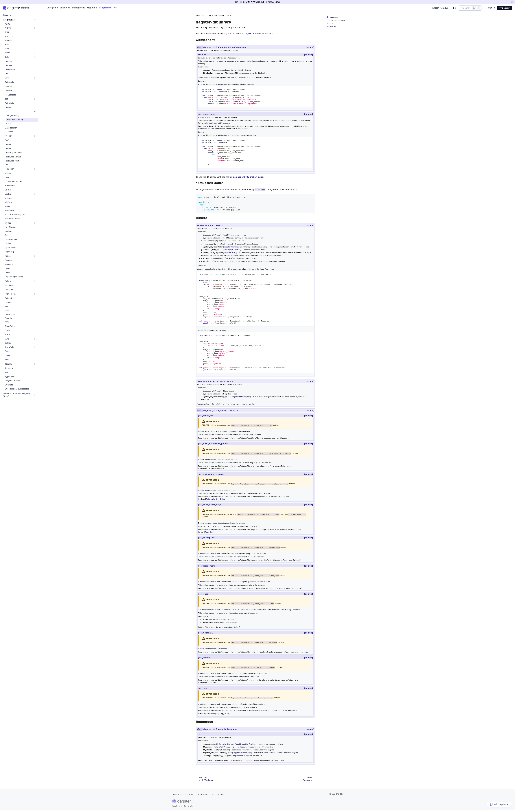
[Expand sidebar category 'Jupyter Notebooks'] (35, 181)
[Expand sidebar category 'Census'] (35, 61)
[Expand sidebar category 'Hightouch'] (35, 169)
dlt (244, 27)
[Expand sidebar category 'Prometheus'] (35, 294)
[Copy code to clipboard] (309, 89)
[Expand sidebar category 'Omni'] (35, 235)
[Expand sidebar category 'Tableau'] (35, 364)
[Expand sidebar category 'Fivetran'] (35, 136)
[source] (310, 47)
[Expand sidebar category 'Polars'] (35, 281)
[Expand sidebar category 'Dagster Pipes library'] (35, 277)
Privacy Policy (193, 794)
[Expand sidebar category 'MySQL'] (35, 223)
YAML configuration (337, 20)
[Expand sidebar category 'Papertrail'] (35, 264)
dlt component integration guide (246, 177)
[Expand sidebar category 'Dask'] (35, 78)
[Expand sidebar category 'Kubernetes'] (35, 186)
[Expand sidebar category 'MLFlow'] (35, 202)
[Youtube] (341, 795)
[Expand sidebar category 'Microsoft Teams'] (35, 219)
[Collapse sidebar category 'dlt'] (35, 111)
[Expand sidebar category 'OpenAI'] (35, 243)
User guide (52, 7)
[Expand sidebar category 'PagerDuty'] (35, 252)
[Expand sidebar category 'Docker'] (35, 124)
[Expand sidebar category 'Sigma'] (35, 330)
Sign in (491, 7)
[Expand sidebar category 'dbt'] (35, 99)
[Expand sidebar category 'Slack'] (35, 335)
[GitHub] (337, 795)
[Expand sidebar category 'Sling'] (35, 339)
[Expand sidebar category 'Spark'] (35, 355)
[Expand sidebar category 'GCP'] (35, 140)
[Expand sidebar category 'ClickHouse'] (35, 69)
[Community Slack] (333, 795)
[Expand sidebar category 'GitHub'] (35, 148)
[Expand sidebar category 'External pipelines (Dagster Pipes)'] (35, 394)
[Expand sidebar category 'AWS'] (35, 48)
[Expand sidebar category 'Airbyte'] (35, 28)
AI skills (276, 2)
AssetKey (209, 532)
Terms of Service (179, 794)
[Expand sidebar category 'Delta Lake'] (35, 103)
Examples (65, 7)
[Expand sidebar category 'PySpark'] (35, 298)
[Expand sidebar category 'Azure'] (35, 53)
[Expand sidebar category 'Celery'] (35, 57)
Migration (92, 7)
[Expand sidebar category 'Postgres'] (35, 285)
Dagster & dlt (251, 33)
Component (334, 17)
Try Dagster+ (505, 8)
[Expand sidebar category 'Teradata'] (35, 368)
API (115, 7)
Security (204, 794)
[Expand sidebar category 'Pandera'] (35, 260)
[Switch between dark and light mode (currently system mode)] (454, 8)
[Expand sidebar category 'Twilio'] (35, 372)
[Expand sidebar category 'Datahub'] (35, 91)
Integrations (105, 7)
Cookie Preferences (217, 794)
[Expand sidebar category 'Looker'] (35, 194)
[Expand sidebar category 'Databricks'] (35, 82)
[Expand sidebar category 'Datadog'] (35, 86)
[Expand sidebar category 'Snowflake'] (35, 347)
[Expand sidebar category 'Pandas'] (35, 256)
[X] (330, 795)
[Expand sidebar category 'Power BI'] (35, 290)
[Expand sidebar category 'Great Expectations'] (35, 153)
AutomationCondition (215, 499)
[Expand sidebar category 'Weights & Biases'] (35, 381)
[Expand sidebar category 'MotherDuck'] (35, 210)
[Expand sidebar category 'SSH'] (35, 360)
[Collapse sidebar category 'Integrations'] (35, 20)
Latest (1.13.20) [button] (440, 8)
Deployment (78, 7)
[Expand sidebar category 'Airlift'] (35, 32)
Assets (330, 23)
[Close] (511, 2)
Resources (331, 26)
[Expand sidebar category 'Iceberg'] (35, 173)
